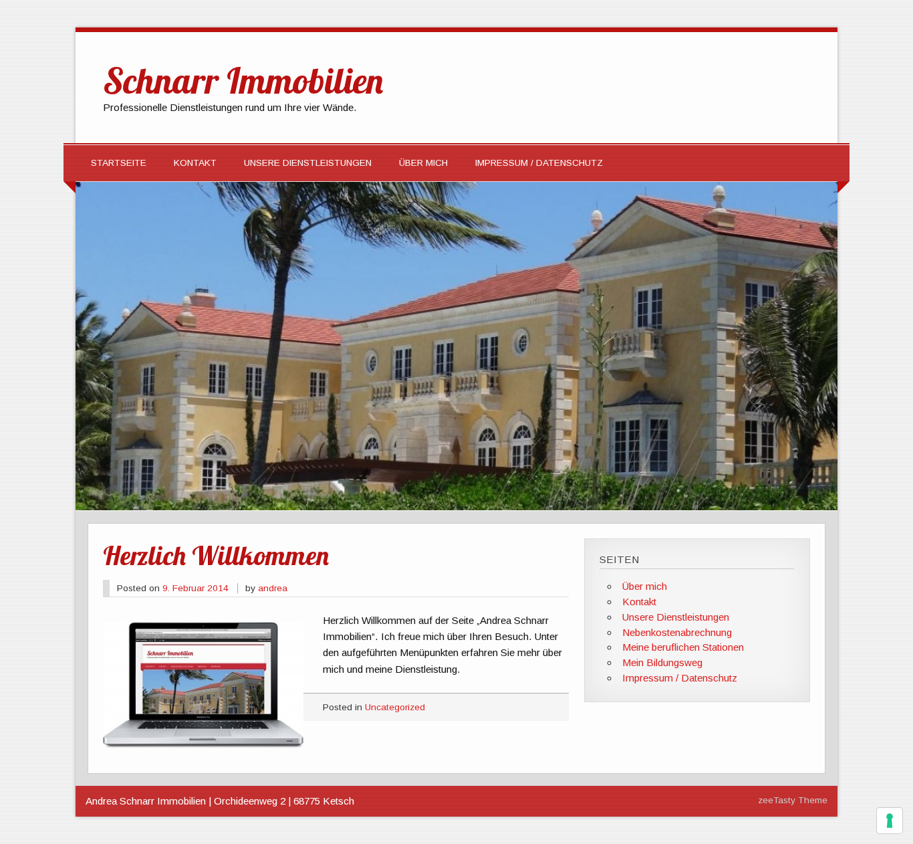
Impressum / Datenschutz (539, 163)
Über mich (423, 163)
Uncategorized (395, 707)
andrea (272, 588)
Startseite (118, 163)
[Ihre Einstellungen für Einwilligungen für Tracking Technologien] (889, 820)
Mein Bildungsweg (662, 662)
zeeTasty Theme (792, 800)
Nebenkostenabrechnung (677, 632)
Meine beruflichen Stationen (683, 647)
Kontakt (195, 163)
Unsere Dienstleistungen (308, 163)
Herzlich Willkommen (216, 555)
